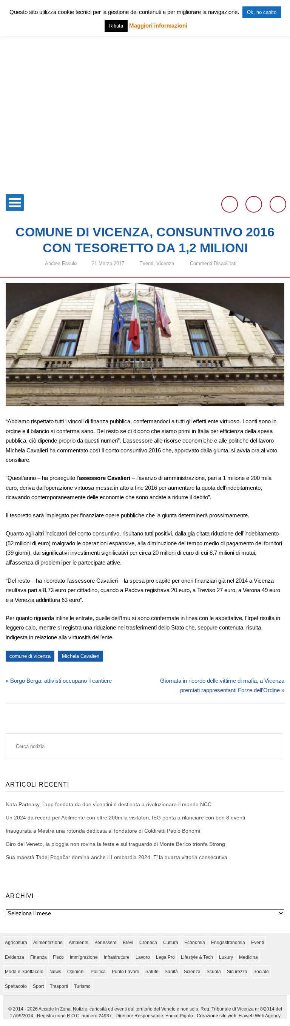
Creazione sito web (216, 1015)
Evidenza (14, 957)
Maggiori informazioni (158, 25)
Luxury (226, 957)
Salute (152, 971)
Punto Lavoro (125, 971)
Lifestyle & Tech (197, 957)
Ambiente (78, 942)
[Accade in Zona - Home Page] (145, 185)
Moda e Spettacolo (24, 971)
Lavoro (143, 957)
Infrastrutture (117, 957)
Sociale (261, 971)
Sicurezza (237, 971)
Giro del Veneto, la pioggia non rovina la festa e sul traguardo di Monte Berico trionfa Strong (115, 844)
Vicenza (165, 263)
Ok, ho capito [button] (261, 12)
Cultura (170, 942)
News (55, 971)
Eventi (146, 263)
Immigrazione (84, 957)
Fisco (58, 957)
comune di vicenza (30, 656)
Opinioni (76, 971)
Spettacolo (16, 986)
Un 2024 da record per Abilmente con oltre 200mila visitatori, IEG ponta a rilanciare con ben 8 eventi (125, 818)
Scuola (214, 971)
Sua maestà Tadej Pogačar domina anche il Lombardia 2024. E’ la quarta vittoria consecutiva (116, 857)
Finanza (38, 957)
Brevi (128, 942)
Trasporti (59, 986)
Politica (98, 971)
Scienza (192, 971)
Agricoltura (16, 942)
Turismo (82, 986)
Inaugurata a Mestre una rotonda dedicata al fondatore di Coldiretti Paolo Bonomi (103, 831)
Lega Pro (165, 957)
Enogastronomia (228, 942)
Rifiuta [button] (116, 26)
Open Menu (15, 202)
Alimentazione (48, 942)
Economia (194, 942)
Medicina (248, 957)
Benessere (105, 942)
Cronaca (148, 942)
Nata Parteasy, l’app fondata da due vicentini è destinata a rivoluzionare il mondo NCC (108, 804)
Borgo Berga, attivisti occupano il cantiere (61, 680)
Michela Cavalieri (80, 656)
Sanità (171, 971)
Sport (38, 986)
